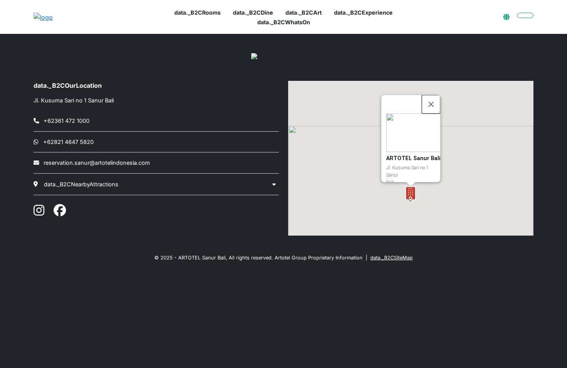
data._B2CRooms (197, 12)
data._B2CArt (303, 12)
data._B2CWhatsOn (283, 22)
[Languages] (506, 17)
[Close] (431, 104)
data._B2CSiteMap (391, 258)
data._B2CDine (253, 12)
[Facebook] (60, 210)
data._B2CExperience (363, 12)
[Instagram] (39, 210)
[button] (410, 194)
